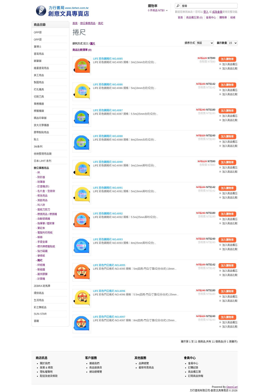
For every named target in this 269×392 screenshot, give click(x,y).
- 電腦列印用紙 (44, 232)
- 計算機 (40, 278)
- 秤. (38, 172)
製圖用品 (39, 82)
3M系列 (38, 146)
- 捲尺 (39, 260)
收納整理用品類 (42, 153)
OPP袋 (38, 32)
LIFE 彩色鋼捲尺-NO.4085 (108, 58)
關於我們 (45, 363)
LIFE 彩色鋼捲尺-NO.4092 (108, 213)
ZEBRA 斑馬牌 (42, 286)
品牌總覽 (144, 363)
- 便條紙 (40, 255)
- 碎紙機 (40, 265)
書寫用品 (39, 53)
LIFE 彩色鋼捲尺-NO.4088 (108, 136)
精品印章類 (40, 118)
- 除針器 (40, 177)
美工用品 (39, 75)
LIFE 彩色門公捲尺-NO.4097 (109, 316)
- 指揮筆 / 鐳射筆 (45, 223)
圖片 (92, 43)
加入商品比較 (229, 68)
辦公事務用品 (41, 168)
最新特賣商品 (146, 367)
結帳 (232, 17)
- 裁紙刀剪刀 (43, 209)
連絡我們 (94, 363)
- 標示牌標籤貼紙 (45, 246)
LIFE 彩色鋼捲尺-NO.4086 (108, 84)
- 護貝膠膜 (41, 274)
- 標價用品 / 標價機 (46, 214)
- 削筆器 (40, 181)
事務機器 (39, 103)
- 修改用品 (41, 195)
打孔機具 (39, 89)
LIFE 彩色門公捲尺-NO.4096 (109, 291)
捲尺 (100, 23)
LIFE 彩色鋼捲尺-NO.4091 (108, 187)
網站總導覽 (95, 371)
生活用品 (39, 300)
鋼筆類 (37, 61)
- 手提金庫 (41, 241)
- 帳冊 (39, 237)
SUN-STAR (40, 313)
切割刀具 (39, 96)
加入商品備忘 (229, 64)
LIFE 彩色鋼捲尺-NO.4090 (108, 162)
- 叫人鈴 (40, 205)
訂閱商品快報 (195, 376)
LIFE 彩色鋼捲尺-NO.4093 (108, 239)
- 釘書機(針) (42, 186)
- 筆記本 (40, 228)
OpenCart (231, 386)
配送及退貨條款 (49, 376)
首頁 (180, 17)
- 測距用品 (41, 200)
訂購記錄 (193, 367)
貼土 (36, 139)
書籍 (36, 321)
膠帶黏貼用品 (41, 132)
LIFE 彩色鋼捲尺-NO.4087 (108, 110)
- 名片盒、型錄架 (45, 191)
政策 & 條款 (46, 367)
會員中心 (211, 17)
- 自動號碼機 (43, 218)
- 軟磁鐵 (40, 269)
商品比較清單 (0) (82, 49)
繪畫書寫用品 (41, 68)
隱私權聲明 (46, 371)
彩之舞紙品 (40, 307)
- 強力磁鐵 (41, 251)
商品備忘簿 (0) (194, 17)
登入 (205, 11)
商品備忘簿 (194, 371)
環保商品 (39, 293)
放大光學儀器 (41, 125)
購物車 (223, 17)
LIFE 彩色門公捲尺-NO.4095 (109, 265)
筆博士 (37, 46)
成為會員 (217, 11)
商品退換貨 (95, 367)
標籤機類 (39, 111)
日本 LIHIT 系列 (42, 160)
